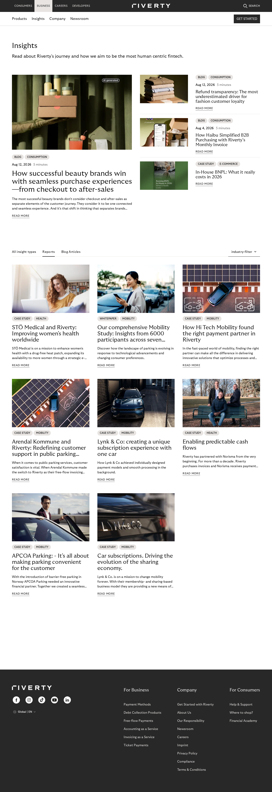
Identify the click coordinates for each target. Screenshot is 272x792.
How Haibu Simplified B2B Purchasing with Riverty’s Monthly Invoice (222, 140)
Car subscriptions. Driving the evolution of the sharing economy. (135, 562)
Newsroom (79, 19)
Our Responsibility (190, 720)
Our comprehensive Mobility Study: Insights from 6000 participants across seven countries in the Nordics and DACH (133, 334)
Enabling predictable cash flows (215, 445)
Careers (183, 737)
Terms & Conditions (191, 769)
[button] (244, 251)
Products (19, 19)
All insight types (24, 251)
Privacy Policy (187, 753)
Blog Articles (70, 251)
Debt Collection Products (142, 712)
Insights (38, 19)
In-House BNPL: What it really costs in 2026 (225, 174)
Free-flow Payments (138, 720)
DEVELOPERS (81, 6)
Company (57, 19)
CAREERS (61, 6)
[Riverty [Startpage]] (150, 6)
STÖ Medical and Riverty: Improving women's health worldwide (45, 334)
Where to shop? (241, 712)
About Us (184, 712)
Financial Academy (243, 720)
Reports (48, 251)
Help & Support (241, 704)
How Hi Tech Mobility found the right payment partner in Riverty (219, 334)
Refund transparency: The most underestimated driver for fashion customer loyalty (227, 97)
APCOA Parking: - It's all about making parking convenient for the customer (50, 562)
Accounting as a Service (141, 729)
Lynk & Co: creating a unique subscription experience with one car (134, 448)
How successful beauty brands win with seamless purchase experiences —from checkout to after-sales (72, 181)
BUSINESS (43, 6)
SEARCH (254, 6)
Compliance (186, 761)
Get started (247, 18)
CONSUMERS (23, 6)
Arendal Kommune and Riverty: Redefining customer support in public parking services (49, 448)
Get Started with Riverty (195, 704)
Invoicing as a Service (139, 737)
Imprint (182, 745)
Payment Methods (137, 704)
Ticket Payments (136, 745)
